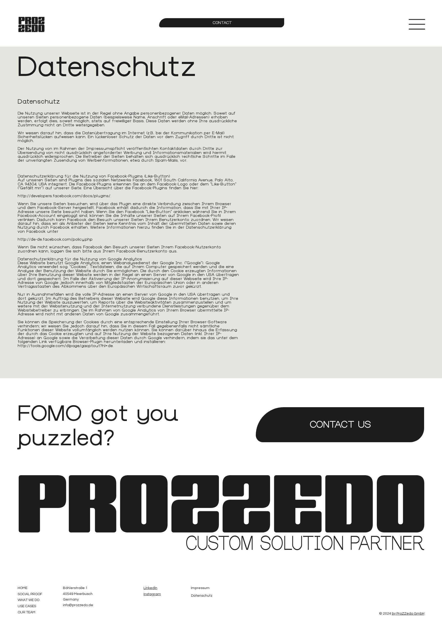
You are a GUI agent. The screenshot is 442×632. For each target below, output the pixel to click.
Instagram (152, 594)
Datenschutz (201, 595)
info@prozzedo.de (78, 605)
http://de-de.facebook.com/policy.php (55, 239)
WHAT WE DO (28, 600)
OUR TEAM (26, 612)
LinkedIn (150, 588)
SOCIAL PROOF (30, 594)
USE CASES (27, 606)
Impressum (200, 588)
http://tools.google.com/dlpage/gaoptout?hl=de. (66, 346)
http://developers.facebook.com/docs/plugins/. (64, 196)
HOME (22, 588)
